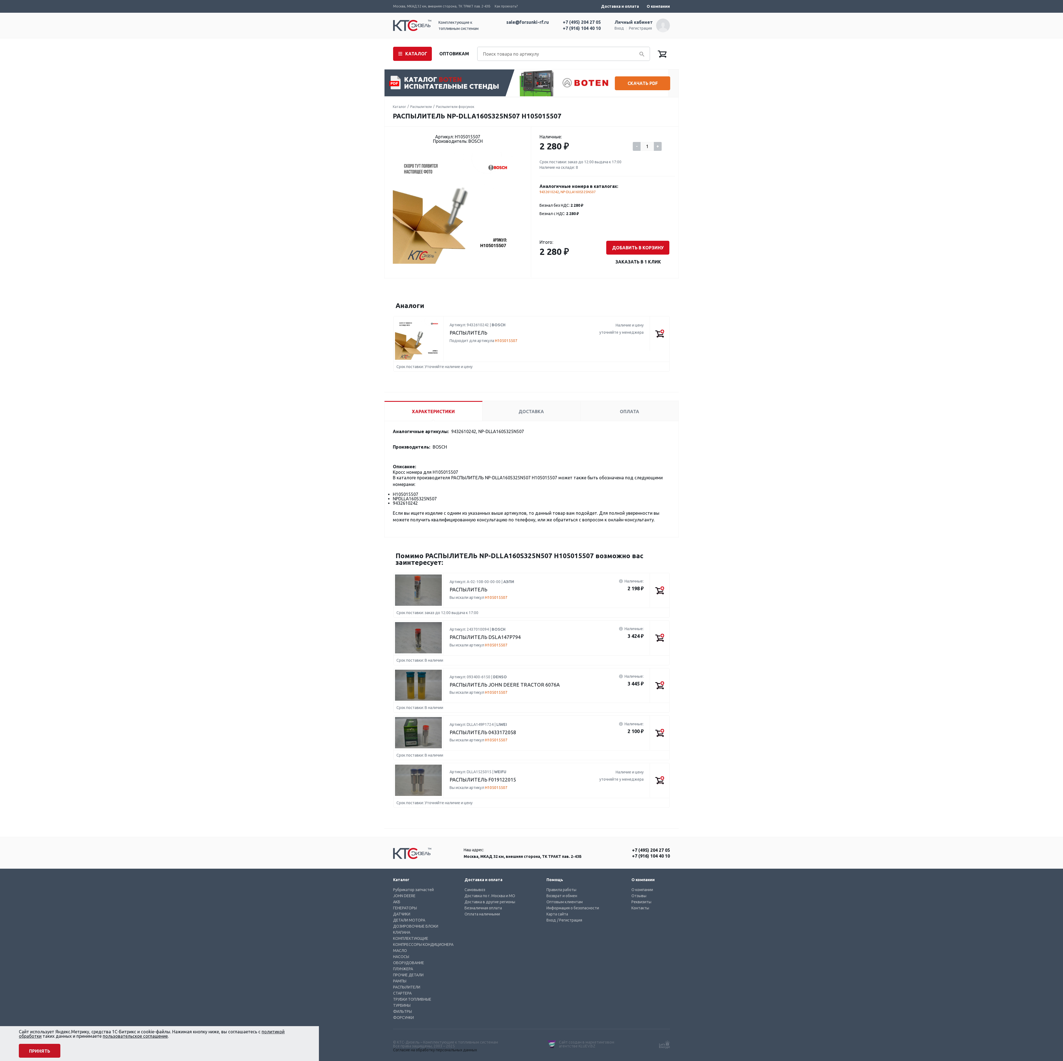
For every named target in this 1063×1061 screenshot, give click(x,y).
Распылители (421, 106)
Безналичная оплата (483, 908)
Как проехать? (506, 6)
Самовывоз (475, 889)
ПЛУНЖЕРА (403, 969)
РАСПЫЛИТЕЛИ (406, 987)
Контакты (640, 908)
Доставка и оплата (620, 6)
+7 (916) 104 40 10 (582, 28)
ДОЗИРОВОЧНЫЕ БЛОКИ (415, 926)
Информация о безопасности (572, 908)
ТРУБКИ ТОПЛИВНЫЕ (412, 999)
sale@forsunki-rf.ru (527, 22)
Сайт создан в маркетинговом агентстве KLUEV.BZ (586, 1044)
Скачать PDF (643, 83)
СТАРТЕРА (402, 993)
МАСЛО (400, 950)
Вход (619, 28)
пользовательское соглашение (135, 1036)
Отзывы (638, 896)
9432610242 (549, 192)
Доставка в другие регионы (490, 902)
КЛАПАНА (401, 932)
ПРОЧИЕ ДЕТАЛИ (408, 975)
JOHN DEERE (404, 896)
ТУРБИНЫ (402, 1005)
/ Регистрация (569, 920)
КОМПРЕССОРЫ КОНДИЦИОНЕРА (423, 944)
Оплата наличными (482, 914)
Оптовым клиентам (564, 902)
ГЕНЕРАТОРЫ (405, 908)
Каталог (399, 106)
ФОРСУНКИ (403, 1017)
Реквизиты (641, 902)
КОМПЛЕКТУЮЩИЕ (410, 938)
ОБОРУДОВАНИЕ (408, 963)
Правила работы (561, 889)
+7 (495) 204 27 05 (582, 22)
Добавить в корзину (638, 247)
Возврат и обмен (561, 896)
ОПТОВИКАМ (454, 53)
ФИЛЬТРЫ (402, 1011)
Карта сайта (557, 914)
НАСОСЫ (401, 956)
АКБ (396, 902)
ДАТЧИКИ (401, 914)
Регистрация (640, 28)
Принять (39, 1051)
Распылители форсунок (455, 106)
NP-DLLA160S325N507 (578, 192)
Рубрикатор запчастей (413, 889)
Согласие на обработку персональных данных (435, 1050)
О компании (658, 6)
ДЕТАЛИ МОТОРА (409, 920)
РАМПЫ (399, 981)
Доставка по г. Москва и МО (490, 896)
